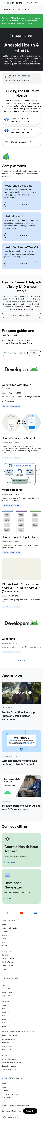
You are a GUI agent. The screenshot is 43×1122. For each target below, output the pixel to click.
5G (3, 973)
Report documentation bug (11, 1062)
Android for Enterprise (9, 928)
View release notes (21, 315)
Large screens (7, 982)
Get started (21, 205)
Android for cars (7, 992)
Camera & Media (8, 966)
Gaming (5, 955)
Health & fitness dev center (15, 10)
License (11, 1106)
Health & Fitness (7, 962)
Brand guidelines (23, 1106)
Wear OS (5, 985)
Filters (34, 353)
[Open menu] (3, 2)
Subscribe (30, 1111)
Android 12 (5, 1023)
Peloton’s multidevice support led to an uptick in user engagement (20, 716)
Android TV (6, 996)
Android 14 (5, 1016)
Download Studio (8, 1046)
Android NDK (6, 1050)
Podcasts (5, 946)
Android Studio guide (9, 1036)
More (22, 660)
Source (4, 935)
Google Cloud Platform (10, 1094)
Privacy (4, 969)
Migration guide (25, 23)
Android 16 (5, 1009)
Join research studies (9, 1070)
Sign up (7, 898)
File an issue (9, 862)
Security (4, 932)
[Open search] (27, 2)
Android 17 (5, 1005)
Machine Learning (8, 958)
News (4, 939)
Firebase (5, 1091)
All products (6, 1098)
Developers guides (8, 1039)
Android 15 (5, 1012)
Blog (3, 942)
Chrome (4, 1087)
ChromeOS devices (8, 989)
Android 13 (5, 1019)
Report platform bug (9, 1059)
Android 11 (5, 1026)
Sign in (37, 3)
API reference (6, 1043)
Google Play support (9, 1066)
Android (4, 925)
